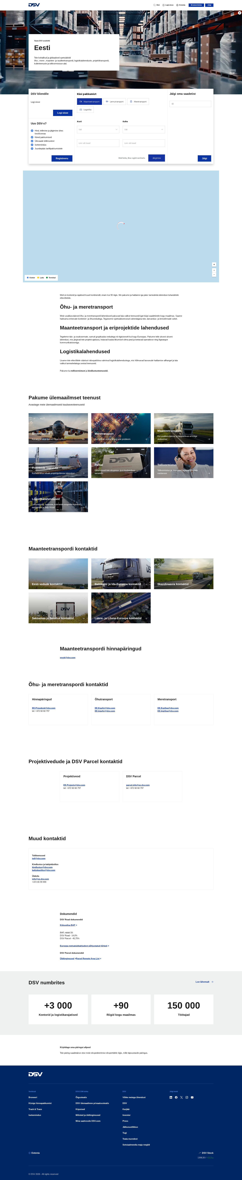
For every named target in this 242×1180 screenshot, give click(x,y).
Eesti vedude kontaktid (47, 584)
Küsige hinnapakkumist (40, 1103)
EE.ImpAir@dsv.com (105, 711)
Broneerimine (196, 5)
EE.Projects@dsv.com (74, 785)
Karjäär (126, 1109)
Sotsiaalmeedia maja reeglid (136, 1145)
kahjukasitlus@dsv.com (43, 870)
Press (125, 1121)
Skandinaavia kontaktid (173, 584)
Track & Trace (35, 1109)
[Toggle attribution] (216, 279)
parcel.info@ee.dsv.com (138, 785)
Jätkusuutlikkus (130, 1127)
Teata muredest (130, 1139)
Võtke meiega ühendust (134, 1097)
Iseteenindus (35, 1115)
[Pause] (239, 13)
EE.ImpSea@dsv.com (168, 711)
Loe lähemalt (203, 982)
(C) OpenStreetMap (206, 279)
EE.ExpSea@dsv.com (168, 708)
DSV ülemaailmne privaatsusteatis (92, 1103)
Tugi (125, 1133)
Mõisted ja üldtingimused (88, 1115)
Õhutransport (41, 433)
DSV (125, 1103)
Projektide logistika (45, 467)
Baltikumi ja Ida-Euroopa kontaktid (118, 584)
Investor (127, 1115)
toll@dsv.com (38, 858)
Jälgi (209, 5)
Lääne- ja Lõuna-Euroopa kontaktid (118, 618)
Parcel (99, 464)
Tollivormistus (167, 464)
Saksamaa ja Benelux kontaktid (53, 618)
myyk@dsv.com (67, 657)
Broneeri (33, 1097)
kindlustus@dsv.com (42, 867)
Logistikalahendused (46, 499)
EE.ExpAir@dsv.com (105, 708)
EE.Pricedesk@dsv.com (43, 708)
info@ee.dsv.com (40, 879)
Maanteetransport (169, 430)
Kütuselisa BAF (67, 925)
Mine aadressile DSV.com (88, 1121)
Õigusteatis (81, 1097)
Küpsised (80, 1109)
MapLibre (194, 279)
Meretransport (104, 433)
